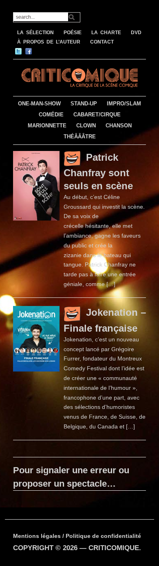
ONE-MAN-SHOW (39, 104)
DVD (136, 32)
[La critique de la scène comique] (79, 77)
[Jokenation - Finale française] (36, 338)
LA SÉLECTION (35, 32)
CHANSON (119, 125)
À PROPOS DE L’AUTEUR (48, 42)
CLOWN (86, 125)
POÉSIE (73, 32)
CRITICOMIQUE (113, 548)
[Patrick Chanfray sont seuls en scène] (36, 185)
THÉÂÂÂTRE (80, 136)
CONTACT (102, 42)
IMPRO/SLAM (124, 104)
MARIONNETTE (47, 125)
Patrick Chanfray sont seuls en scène (98, 171)
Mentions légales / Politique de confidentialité (77, 536)
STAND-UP (84, 104)
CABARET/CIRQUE (97, 114)
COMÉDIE (51, 114)
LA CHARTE (106, 32)
